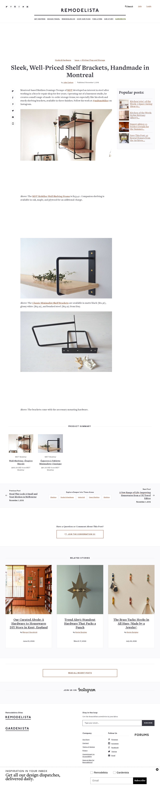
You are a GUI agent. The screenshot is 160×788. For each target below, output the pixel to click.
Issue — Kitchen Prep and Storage (90, 60)
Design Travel (53, 19)
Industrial (81, 497)
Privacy (85, 750)
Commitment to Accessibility (88, 755)
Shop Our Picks (83, 19)
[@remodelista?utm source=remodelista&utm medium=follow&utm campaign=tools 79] (6, 6)
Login (148, 6)
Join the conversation (81, 534)
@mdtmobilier (101, 101)
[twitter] (12, 110)
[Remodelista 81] (15, 6)
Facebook (114, 747)
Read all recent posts (80, 673)
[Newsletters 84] (27, 6)
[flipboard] (12, 91)
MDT (69, 90)
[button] (128, 6)
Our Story (109, 19)
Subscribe (139, 780)
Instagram (115, 743)
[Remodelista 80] (11, 6)
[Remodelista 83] (23, 6)
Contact (85, 743)
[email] (12, 117)
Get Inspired (40, 19)
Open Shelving (94, 497)
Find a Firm (97, 19)
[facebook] (12, 97)
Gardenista (120, 19)
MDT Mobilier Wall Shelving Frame (51, 196)
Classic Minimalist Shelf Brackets (50, 303)
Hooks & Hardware (63, 60)
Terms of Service (88, 747)
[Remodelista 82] (19, 6)
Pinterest (114, 739)
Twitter (114, 751)
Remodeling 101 (68, 19)
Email (113, 755)
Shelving (53, 497)
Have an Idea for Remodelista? (88, 761)
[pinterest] (12, 104)
